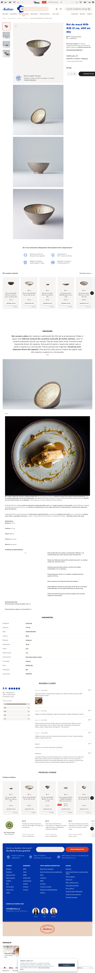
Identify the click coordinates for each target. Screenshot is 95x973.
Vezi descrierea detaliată (74, 50)
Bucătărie (9, 872)
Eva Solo (25, 889)
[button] (10, 809)
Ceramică (29, 640)
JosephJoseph (27, 880)
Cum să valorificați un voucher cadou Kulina (77, 872)
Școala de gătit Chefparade (74, 891)
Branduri (8, 869)
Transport (43, 878)
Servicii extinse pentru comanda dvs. (51, 872)
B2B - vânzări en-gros (72, 882)
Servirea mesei (10, 875)
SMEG (25, 875)
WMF (24, 869)
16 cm (27, 644)
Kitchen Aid (26, 878)
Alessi (25, 872)
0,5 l (27, 648)
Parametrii (16, 970)
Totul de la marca (85, 273)
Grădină (8, 880)
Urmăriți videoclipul (30, 80)
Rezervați (85, 58)
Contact (42, 892)
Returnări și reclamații (47, 869)
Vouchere (43, 883)
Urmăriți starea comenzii (73, 894)
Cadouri (89, 14)
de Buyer (25, 886)
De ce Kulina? (70, 888)
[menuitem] (6, 14)
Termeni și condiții (45, 886)
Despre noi (69, 879)
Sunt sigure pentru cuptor (34, 657)
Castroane (29, 623)
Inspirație (74, 14)
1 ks (27, 652)
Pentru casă (9, 889)
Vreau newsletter (77, 849)
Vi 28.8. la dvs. (71, 55)
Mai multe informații (44, 967)
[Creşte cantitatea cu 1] (75, 74)
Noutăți (82, 14)
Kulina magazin (70, 876)
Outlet (8, 892)
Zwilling (25, 883)
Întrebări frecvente (71, 897)
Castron (28, 661)
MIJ (27, 669)
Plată (41, 875)
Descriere (6, 970)
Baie (7, 883)
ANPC (42, 880)
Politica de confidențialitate (48, 889)
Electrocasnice (10, 878)
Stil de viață (10, 886)
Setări (21, 969)
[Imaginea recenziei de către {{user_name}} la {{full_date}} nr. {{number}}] (38, 700)
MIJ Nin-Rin (29, 665)
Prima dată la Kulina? (72, 885)
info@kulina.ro (13, 909)
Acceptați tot (66, 965)
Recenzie (68, 869)
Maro (27, 636)
